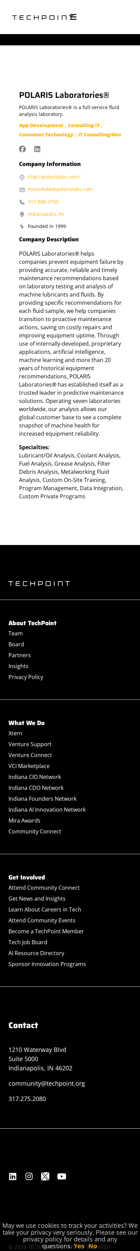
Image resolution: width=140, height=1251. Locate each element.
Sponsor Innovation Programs (47, 964)
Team (15, 633)
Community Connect (34, 831)
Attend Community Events (41, 920)
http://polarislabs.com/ (54, 177)
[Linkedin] (12, 1176)
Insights (18, 666)
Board (16, 644)
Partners (19, 655)
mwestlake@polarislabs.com (60, 189)
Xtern (15, 733)
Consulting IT (84, 125)
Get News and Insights (37, 898)
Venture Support (30, 744)
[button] (73, 17)
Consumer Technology (46, 134)
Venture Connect (30, 755)
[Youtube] (61, 1176)
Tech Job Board (27, 942)
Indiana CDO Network (36, 788)
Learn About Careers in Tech (44, 909)
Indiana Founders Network (42, 798)
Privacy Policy (25, 677)
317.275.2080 (27, 1099)
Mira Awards (24, 820)
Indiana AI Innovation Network (47, 809)
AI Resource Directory (36, 953)
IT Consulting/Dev (99, 134)
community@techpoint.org (46, 1083)
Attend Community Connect (44, 887)
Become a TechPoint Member (46, 931)
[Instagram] (29, 1176)
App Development (41, 125)
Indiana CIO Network (34, 777)
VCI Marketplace (29, 766)
